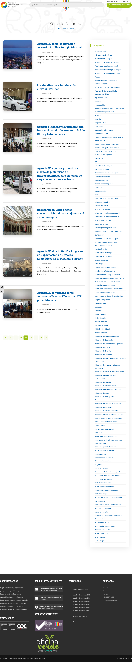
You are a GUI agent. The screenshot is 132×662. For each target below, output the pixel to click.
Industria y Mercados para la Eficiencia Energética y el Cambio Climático (109, 280)
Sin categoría (100, 501)
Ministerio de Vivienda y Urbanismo (108, 403)
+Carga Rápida (100, 51)
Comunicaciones (101, 180)
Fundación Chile (101, 249)
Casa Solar (99, 126)
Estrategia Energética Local (105, 228)
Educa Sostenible (101, 206)
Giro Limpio (99, 264)
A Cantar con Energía (103, 59)
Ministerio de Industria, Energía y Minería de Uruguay (110, 359)
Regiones (98, 464)
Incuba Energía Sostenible (105, 271)
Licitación (98, 307)
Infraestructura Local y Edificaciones (109, 289)
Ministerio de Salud (102, 393)
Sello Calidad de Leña (103, 483)
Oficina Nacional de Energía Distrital (108, 418)
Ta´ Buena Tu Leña (102, 522)
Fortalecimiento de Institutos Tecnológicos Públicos (106, 244)
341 (21, 337)
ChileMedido (99, 162)
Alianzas (98, 101)
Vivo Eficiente (100, 537)
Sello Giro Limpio (101, 494)
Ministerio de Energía (103, 351)
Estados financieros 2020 (81, 598)
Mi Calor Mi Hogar (101, 325)
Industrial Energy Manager (105, 285)
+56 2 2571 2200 (108, 597)
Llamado (98, 311)
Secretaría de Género (103, 479)
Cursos (97, 195)
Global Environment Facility (105, 267)
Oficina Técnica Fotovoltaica (106, 422)
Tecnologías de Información (105, 526)
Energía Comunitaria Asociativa (107, 217)
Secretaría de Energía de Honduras (108, 475)
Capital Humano (101, 123)
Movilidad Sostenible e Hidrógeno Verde (110, 414)
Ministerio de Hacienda (103, 355)
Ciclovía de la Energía (103, 165)
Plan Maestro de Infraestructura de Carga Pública (108, 441)
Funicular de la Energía (103, 253)
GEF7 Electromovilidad (103, 256)
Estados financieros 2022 (81, 604)
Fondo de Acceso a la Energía (106, 239)
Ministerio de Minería (103, 382)
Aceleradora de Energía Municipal (108, 70)
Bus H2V (98, 119)
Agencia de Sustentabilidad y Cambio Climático (106, 92)
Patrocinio (106, 591)
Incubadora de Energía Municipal (107, 275)
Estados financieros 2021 (81, 601)
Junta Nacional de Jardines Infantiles (109, 296)
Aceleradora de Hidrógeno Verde (107, 73)
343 (30, 337)
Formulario (106, 588)
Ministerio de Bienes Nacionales (107, 336)
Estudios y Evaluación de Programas (108, 231)
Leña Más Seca (100, 303)
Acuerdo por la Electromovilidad (107, 87)
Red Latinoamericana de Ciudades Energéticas (104, 459)
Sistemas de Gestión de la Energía (108, 505)
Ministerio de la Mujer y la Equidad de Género (107, 366)
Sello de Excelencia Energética (106, 490)
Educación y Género (102, 209)
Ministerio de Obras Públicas (105, 386)
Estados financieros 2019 (81, 595)
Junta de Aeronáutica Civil (105, 292)
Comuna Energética (102, 176)
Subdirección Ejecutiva (103, 508)
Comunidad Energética (103, 184)
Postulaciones (100, 454)
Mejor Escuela (100, 314)
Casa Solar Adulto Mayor (104, 130)
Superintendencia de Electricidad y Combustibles (108, 517)
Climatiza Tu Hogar (102, 169)
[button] (118, 1)
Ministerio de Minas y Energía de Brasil (109, 372)
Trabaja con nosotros (103, 530)
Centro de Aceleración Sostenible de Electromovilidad (109, 139)
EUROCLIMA (99, 235)
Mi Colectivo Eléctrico (103, 329)
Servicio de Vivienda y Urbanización (108, 497)
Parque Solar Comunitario (105, 429)
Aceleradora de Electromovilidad (107, 62)
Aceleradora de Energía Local (106, 66)
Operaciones (100, 425)
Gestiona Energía (101, 260)
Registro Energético (102, 468)
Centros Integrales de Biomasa (107, 148)
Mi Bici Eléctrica (101, 322)
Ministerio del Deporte (103, 407)
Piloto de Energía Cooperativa (106, 436)
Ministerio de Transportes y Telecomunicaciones (105, 398)
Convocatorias (100, 191)
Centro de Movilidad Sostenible (107, 144)
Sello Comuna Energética (104, 486)
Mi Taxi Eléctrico (101, 333)
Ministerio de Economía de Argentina (109, 344)
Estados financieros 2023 (81, 607)
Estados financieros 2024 (81, 610)
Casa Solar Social (101, 134)
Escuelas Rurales (101, 224)
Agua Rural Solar (101, 98)
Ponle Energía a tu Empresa (105, 447)
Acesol (97, 77)
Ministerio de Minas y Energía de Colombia (106, 377)
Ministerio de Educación (104, 347)
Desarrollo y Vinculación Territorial (108, 198)
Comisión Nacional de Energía (106, 173)
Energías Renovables (103, 220)
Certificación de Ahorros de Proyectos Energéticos (105, 153)
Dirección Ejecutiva (102, 202)
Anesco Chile (100, 105)
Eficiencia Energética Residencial (107, 213)
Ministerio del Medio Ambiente (106, 411)
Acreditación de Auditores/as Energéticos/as (106, 82)
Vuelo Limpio (100, 541)
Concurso (98, 187)
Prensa (105, 594)
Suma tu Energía (101, 512)
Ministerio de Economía (104, 340)
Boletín (97, 115)
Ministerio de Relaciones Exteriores (108, 389)
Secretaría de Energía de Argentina (108, 472)
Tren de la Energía (102, 533)
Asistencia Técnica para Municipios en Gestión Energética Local (109, 110)
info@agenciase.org (110, 600)
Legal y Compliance (102, 300)
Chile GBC (99, 158)
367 (41, 337)
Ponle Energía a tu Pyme (104, 450)
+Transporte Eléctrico (103, 55)
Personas (98, 433)
